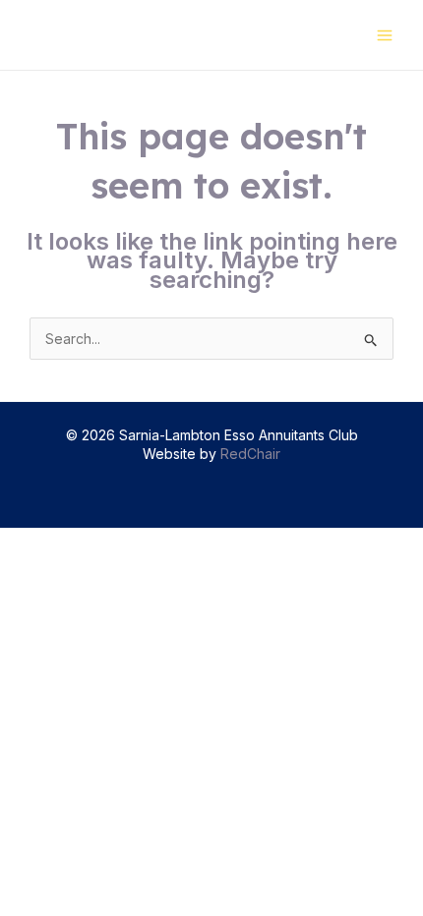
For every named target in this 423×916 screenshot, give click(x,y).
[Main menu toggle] (384, 35)
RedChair (250, 453)
